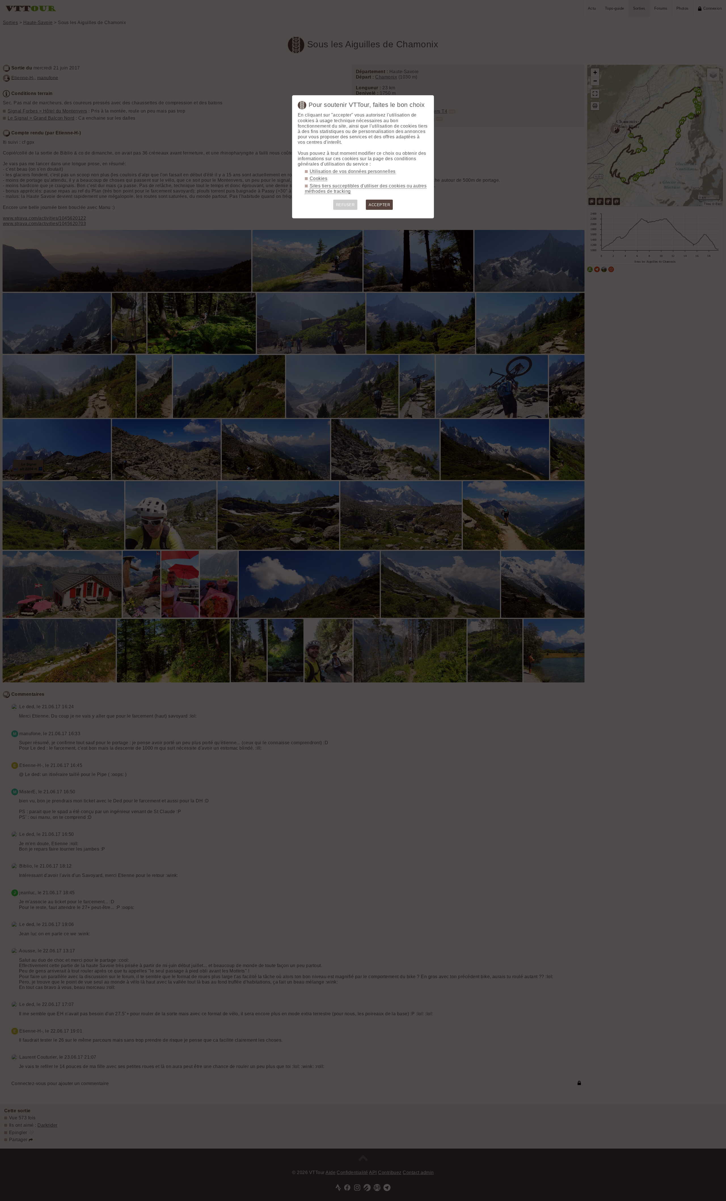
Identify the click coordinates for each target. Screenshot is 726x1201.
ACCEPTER (379, 205)
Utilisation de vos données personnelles (353, 171)
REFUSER (345, 205)
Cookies (318, 178)
